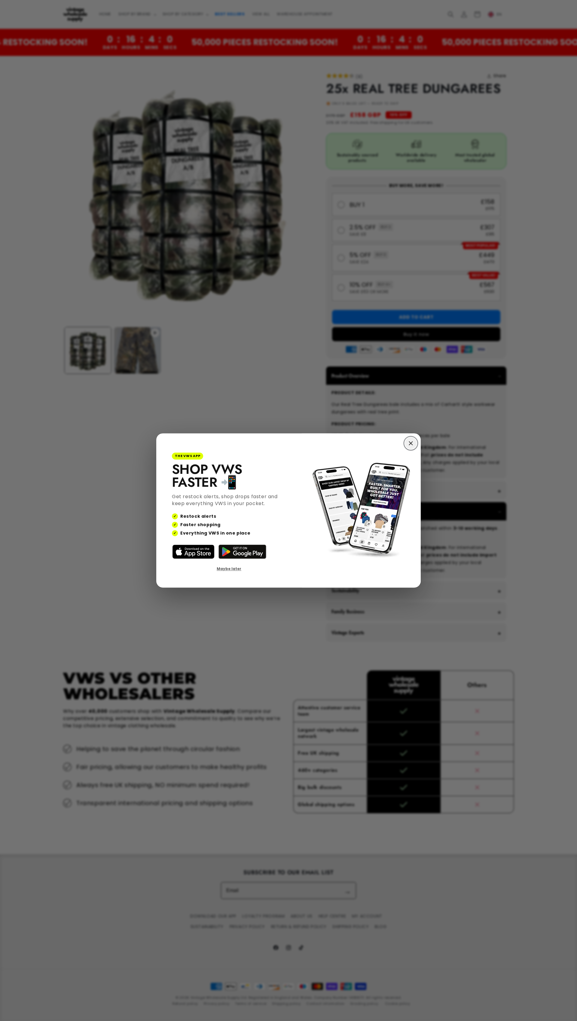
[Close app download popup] (411, 443)
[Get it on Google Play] (242, 551)
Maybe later (229, 568)
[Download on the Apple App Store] (193, 551)
